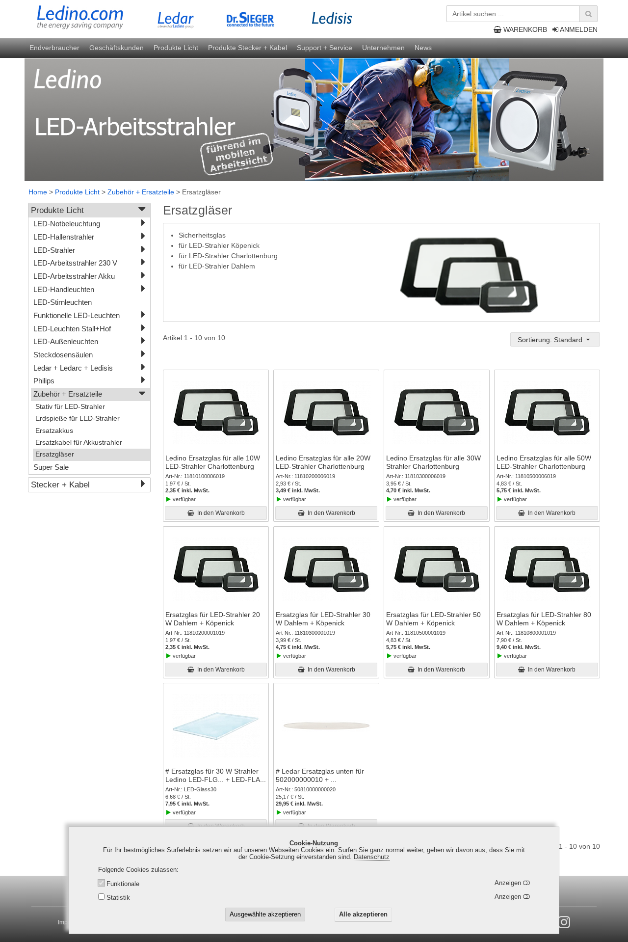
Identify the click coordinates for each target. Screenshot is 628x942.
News (423, 48)
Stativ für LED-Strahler (70, 406)
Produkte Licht (176, 48)
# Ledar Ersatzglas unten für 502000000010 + (320, 775)
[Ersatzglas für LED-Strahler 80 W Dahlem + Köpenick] (547, 569)
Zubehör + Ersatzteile (140, 192)
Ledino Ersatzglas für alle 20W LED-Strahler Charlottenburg (323, 462)
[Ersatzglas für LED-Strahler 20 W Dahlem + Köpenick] (215, 569)
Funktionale (122, 884)
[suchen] (588, 13)
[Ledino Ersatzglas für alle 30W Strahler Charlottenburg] (436, 413)
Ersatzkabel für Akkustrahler (78, 442)
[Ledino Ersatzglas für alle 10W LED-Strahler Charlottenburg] (215, 413)
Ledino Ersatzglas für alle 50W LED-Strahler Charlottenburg (544, 462)
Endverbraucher (54, 48)
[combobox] (555, 339)
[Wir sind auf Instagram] (564, 922)
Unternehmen (383, 48)
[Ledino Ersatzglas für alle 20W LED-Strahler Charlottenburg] (326, 413)
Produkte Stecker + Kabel (247, 48)
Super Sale (51, 467)
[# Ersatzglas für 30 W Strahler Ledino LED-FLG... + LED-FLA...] (215, 726)
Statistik (118, 897)
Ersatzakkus (54, 430)
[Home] (100, 17)
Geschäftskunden (116, 48)
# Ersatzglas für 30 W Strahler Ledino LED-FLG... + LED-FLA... (215, 775)
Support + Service (324, 48)
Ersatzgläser (54, 454)
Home (37, 192)
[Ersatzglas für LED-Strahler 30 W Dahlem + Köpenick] (326, 569)
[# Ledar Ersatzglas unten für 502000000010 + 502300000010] (326, 726)
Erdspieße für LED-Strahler (77, 418)
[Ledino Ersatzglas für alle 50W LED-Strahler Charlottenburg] (547, 413)
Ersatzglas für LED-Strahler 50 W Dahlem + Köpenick (433, 619)
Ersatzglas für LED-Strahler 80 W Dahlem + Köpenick (544, 619)
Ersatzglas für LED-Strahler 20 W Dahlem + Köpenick (212, 619)
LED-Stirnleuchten (62, 302)
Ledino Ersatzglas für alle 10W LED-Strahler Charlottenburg (212, 462)
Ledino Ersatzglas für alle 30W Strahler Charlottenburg (433, 462)
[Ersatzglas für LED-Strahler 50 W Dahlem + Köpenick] (436, 569)
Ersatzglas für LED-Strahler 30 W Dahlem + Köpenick (323, 619)
